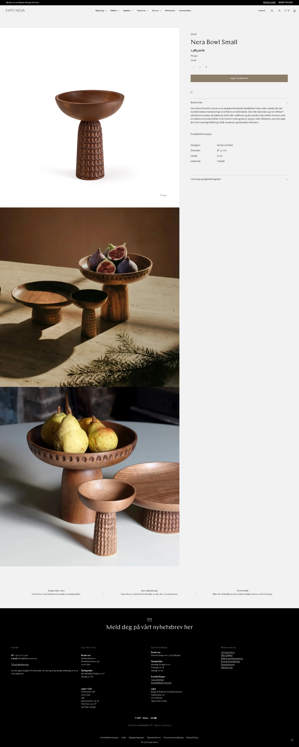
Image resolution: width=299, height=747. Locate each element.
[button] (272, 10)
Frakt (124, 738)
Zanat (193, 34)
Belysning (100, 11)
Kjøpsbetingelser (136, 738)
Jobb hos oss (227, 668)
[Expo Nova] (15, 10)
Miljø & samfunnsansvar (232, 659)
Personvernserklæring (173, 738)
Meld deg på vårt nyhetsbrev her (149, 627)
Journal (261, 11)
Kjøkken (126, 11)
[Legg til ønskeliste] (239, 92)
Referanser (170, 11)
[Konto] (279, 10)
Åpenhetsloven (228, 665)
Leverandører (185, 11)
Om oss (155, 11)
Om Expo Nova (228, 653)
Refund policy (192, 738)
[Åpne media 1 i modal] (89, 117)
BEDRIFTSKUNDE (286, 2)
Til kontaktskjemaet (20, 665)
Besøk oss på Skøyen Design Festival (22, 2)
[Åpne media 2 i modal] (89, 297)
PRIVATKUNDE (269, 2)
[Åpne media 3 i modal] (89, 476)
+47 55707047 (157, 680)
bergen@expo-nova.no (161, 683)
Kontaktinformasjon (109, 738)
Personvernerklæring (230, 662)
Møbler (114, 11)
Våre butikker (227, 655)
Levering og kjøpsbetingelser (206, 179)
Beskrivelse (196, 103)
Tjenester (141, 11)
